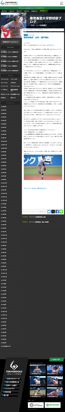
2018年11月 (4, 238)
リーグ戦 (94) (4, 89)
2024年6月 (3, 131)
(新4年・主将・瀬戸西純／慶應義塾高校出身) (35, 188)
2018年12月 (4, 235)
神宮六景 (5, 395)
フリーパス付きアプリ (27, 8)
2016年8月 (3, 325)
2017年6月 (3, 290)
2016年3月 (3, 342)
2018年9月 (3, 245)
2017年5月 (3, 294)
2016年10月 (4, 318)
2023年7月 (3, 158)
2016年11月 (4, 315)
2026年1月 (3, 110)
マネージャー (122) (15, 86)
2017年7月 (3, 287)
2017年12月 (4, 269)
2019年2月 (3, 228)
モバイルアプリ (9, 389)
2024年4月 (3, 134)
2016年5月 (3, 335)
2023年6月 (3, 162)
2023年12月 (4, 141)
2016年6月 (3, 332)
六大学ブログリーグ (12, 379)
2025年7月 (3, 117)
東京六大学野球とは (11, 382)
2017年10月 (4, 276)
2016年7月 (3, 329)
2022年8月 (3, 179)
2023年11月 (4, 144)
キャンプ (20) (4, 82)
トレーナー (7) (4, 86)
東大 (19, 11)
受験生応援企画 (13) (14, 90)
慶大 (43, 11)
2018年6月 (3, 256)
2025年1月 (3, 120)
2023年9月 (3, 151)
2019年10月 (4, 200)
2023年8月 (3, 155)
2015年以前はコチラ (6, 346)
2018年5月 (3, 259)
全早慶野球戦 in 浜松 (40, 217)
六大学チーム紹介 (10, 385)
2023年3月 (3, 172)
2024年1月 (3, 137)
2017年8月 (3, 283)
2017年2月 (3, 304)
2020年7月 (3, 190)
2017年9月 (3, 280)
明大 (4, 11)
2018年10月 (4, 242)
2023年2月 (3, 176)
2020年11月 (4, 186)
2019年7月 (3, 210)
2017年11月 (4, 273)
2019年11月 (4, 197)
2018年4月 (3, 263)
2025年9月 (3, 113)
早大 (34, 11)
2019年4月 (3, 221)
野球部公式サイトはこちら (9, 42)
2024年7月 (3, 127)
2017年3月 (3, 301)
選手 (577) (13, 97)
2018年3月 (3, 266)
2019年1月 (3, 231)
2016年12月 (4, 311)
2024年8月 (3, 124)
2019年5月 (3, 217)
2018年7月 (3, 252)
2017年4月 (3, 297)
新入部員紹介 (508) (15, 94)
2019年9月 (3, 203)
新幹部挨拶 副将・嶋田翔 (42, 222)
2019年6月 (3, 214)
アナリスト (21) (4, 79)
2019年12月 (4, 193)
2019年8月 (3, 207)
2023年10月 (4, 148)
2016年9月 (3, 322)
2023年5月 (3, 165)
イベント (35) (14, 79)
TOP (24, 30)
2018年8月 (3, 249)
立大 (26, 11)
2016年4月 (3, 339)
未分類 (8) (3, 97)
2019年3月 (3, 224)
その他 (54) (13, 82)
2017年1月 (3, 308)
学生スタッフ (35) (5, 94)
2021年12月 (4, 183)
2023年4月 (3, 169)
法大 (11, 11)
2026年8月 (3, 106)
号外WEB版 (7, 392)
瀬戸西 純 (49, 45)
